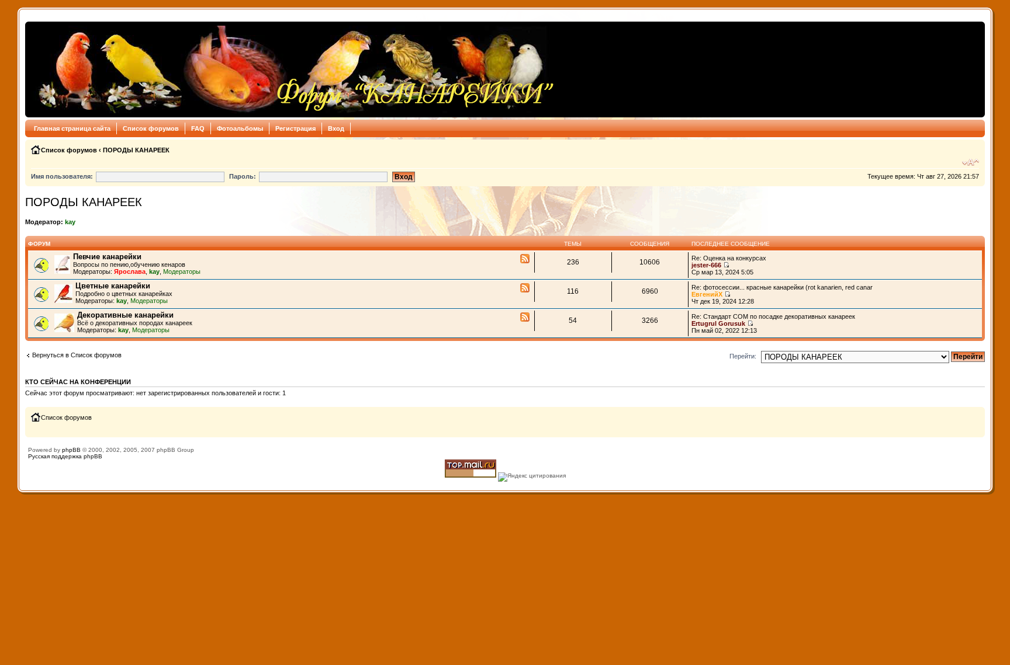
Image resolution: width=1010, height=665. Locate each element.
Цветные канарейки (112, 285)
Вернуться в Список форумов (77, 354)
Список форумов (151, 128)
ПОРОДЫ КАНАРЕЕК (136, 150)
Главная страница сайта (72, 128)
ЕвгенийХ (706, 294)
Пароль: (242, 176)
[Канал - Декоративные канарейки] (525, 317)
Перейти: (742, 356)
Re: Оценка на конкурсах (728, 258)
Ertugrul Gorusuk (718, 323)
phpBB (71, 450)
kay (70, 221)
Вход (336, 128)
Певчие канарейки (107, 256)
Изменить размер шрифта (970, 162)
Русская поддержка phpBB (65, 456)
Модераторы (181, 271)
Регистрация (295, 128)
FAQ (198, 128)
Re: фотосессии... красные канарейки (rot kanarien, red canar (782, 287)
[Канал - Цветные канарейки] (525, 288)
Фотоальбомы (240, 128)
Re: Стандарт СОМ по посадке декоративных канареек (773, 316)
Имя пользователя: (62, 176)
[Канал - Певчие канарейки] (525, 259)
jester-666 (706, 265)
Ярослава (130, 271)
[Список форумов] (293, 69)
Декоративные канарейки (125, 315)
